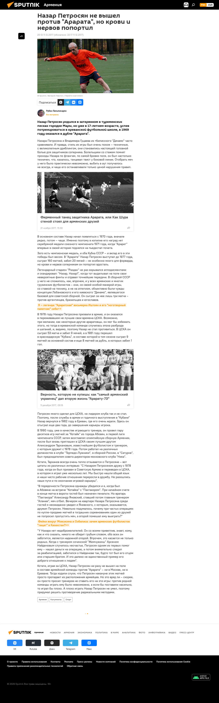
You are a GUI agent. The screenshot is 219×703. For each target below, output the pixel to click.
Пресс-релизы (84, 661)
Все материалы (52, 115)
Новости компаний (106, 661)
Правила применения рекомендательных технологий (35, 666)
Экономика (85, 632)
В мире (115, 632)
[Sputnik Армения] (24, 8)
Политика (101, 632)
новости (55, 632)
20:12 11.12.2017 (45, 34)
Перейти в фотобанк (74, 95)
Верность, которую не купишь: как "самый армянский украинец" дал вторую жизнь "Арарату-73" (84, 396)
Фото (142, 632)
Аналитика (128, 632)
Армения (43, 599)
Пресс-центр (186, 632)
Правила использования (34, 661)
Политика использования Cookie (173, 661)
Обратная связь (75, 666)
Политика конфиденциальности (135, 661)
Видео (172, 632)
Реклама (68, 661)
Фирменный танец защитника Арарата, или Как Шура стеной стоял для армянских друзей (84, 219)
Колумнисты (56, 599)
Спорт (68, 599)
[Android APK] (201, 677)
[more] (128, 227)
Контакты (55, 661)
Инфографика (156, 632)
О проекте (12, 661)
